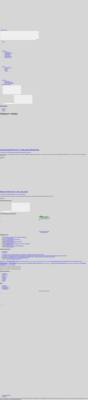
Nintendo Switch (39, 263)
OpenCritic (4, 273)
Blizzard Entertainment (33, 261)
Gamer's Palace (54, 261)
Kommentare (4, 251)
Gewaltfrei (68, 261)
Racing (56, 263)
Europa (46, 261)
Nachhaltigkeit (29, 263)
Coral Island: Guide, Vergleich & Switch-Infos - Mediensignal (14, 254)
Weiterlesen (2, 157)
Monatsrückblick (24, 263)
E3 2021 (43, 261)
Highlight (17, 152)
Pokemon (51, 263)
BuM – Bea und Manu (9, 83)
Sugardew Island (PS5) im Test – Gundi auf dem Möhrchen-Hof (19, 150)
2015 (1, 261)
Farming (49, 261)
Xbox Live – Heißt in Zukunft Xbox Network (11, 239)
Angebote (28, 261)
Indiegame (3, 263)
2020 (11, 261)
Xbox (81, 263)
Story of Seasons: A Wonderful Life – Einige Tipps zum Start (43, 256)
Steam (73, 263)
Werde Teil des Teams (9, 82)
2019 (8, 261)
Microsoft (18, 263)
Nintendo (34, 263)
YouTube (4, 277)
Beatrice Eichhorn (10, 238)
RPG (59, 263)
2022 (17, 261)
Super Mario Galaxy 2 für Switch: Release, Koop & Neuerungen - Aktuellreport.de (18, 255)
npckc (44, 263)
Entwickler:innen (8, 67)
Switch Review (8, 54)
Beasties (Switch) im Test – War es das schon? (14, 191)
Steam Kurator (5, 274)
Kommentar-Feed (5, 287)
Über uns (4, 80)
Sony (71, 263)
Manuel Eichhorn (11, 152)
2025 (21, 261)
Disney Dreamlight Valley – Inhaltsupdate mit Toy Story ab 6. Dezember (16, 243)
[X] (11, 18)
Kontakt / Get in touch (6, 84)
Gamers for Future (62, 261)
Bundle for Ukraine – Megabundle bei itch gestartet (12, 241)
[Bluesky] (11, 9)
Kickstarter (12, 263)
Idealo (3, 281)
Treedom (4, 278)
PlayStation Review (8, 53)
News (3, 41)
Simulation (63, 263)
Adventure (24, 261)
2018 (6, 261)
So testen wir (7, 81)
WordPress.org (5, 288)
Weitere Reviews (8, 57)
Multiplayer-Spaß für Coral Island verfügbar (35, 254)
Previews (6, 70)
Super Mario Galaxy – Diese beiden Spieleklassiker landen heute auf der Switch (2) (51, 255)
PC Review (7, 51)
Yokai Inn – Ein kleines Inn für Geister (13, 258)
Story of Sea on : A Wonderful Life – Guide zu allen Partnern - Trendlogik (16, 256)
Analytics (4, 280)
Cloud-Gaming (39, 261)
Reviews (4, 50)
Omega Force (47, 263)
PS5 (53, 263)
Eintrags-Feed (5, 286)
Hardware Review (8, 56)
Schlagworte (4, 252)
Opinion (6, 68)
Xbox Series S (8, 264)
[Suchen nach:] (8, 103)
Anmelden (4, 285)
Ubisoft (75, 263)
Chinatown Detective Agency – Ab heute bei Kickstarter (13, 245)
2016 (4, 261)
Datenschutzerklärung (6, 395)
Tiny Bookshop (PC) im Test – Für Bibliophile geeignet (17, 257)
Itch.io (3, 275)
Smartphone (68, 263)
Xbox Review (7, 55)
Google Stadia (74, 261)
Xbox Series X (12, 264)
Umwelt (78, 263)
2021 (14, 261)
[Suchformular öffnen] (11, 90)
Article (3, 66)
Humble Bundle (79, 261)
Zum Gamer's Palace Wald (44, 231)
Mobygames (4, 276)
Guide (6, 69)
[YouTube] (11, 28)
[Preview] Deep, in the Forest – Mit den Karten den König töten (14, 237)
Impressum (4, 396)
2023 (19, 261)
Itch (8, 263)
